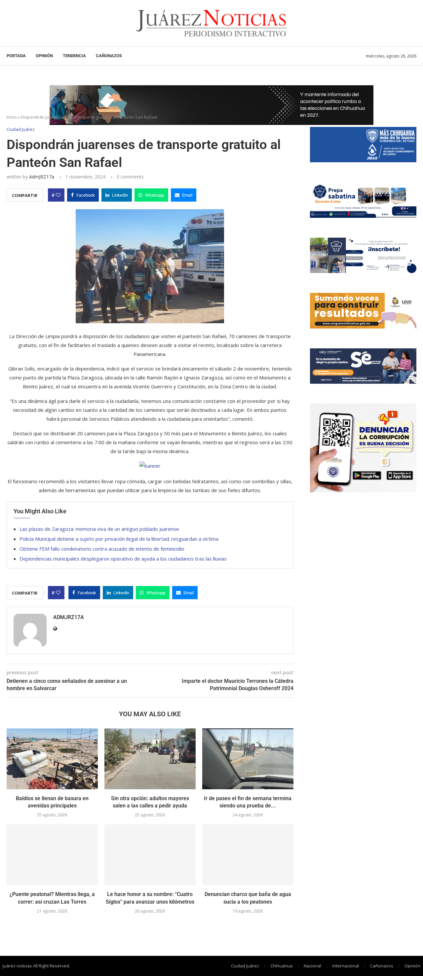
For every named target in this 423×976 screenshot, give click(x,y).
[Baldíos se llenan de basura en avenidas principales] (52, 758)
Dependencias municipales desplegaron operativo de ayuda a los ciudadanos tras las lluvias (123, 558)
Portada (16, 55)
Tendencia (74, 55)
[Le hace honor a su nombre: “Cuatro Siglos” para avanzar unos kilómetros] (150, 854)
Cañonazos (109, 55)
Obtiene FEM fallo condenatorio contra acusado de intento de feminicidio (101, 548)
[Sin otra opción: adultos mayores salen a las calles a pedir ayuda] (150, 758)
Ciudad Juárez (245, 966)
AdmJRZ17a (41, 177)
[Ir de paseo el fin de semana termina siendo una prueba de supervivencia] (247, 758)
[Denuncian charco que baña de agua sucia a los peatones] (247, 854)
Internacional (345, 966)
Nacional (312, 966)
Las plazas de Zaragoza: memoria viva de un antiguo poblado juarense (99, 529)
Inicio (12, 117)
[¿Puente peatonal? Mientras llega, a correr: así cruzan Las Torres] (52, 854)
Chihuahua (281, 966)
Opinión (44, 55)
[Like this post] (58, 195)
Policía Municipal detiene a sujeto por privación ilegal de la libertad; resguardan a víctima (119, 538)
